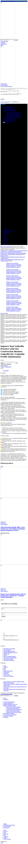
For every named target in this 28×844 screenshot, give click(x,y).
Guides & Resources (8, 671)
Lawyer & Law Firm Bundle (10, 657)
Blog (4, 669)
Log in (2, 99)
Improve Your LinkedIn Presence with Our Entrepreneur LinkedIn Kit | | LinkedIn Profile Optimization (13, 254)
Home (2, 246)
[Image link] (14, 620)
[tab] (6, 370)
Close (2, 842)
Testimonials (6, 672)
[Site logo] (8, 38)
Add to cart (3, 364)
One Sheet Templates (8, 659)
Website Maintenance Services (10, 652)
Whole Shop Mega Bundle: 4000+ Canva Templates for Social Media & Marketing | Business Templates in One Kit (13, 528)
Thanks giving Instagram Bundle (13, 117)
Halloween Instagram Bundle (13, 116)
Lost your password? (5, 102)
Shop (5, 246)
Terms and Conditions (8, 676)
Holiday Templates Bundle (9, 656)
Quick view (3, 523)
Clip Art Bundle (7, 650)
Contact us (5, 673)
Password (3, 91)
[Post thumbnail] (15, 682)
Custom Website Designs (9, 651)
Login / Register (7, 839)
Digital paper (6, 653)
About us (5, 667)
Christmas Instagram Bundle (12, 113)
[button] (3, 522)
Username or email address (7, 89)
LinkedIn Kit (9, 246)
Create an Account (8, 86)
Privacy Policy (6, 674)
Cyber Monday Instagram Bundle (14, 115)
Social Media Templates (8, 660)
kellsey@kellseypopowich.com (8, 1)
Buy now (9, 364)
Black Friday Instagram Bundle (13, 112)
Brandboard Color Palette (9, 648)
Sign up (3, 616)
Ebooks (5, 655)
